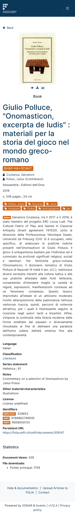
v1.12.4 (52, 505)
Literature (9, 358)
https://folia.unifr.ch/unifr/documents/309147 (33, 432)
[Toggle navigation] (67, 8)
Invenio (41, 505)
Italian (7, 217)
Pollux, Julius (15, 179)
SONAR (27, 505)
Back (10, 27)
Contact (44, 492)
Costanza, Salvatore (20, 174)
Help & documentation (22, 488)
